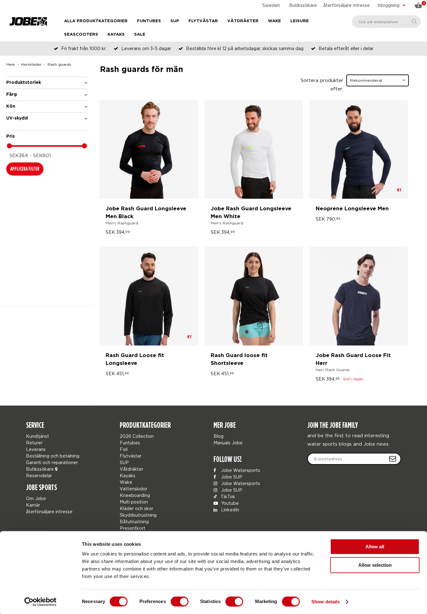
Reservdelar (39, 475)
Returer (34, 442)
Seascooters (81, 34)
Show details (325, 601)
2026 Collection (137, 436)
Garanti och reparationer (52, 462)
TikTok (227, 496)
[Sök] (414, 21)
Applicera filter (24, 169)
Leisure (299, 21)
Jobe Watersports (240, 470)
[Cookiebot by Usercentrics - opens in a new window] (40, 601)
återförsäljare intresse (346, 5)
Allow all (374, 546)
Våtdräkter (243, 21)
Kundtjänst (37, 436)
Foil (124, 449)
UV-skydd (17, 118)
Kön (10, 106)
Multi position (134, 501)
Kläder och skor (136, 508)
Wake (274, 21)
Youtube (229, 503)
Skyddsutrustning (138, 515)
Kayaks (116, 34)
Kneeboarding (135, 495)
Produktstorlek (23, 82)
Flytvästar (203, 21)
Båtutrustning (134, 521)
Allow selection (375, 565)
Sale (139, 34)
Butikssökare (303, 5)
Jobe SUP (231, 476)
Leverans (36, 449)
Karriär (33, 505)
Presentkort (132, 528)
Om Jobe (36, 498)
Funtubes (149, 21)
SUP (174, 21)
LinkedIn (229, 509)
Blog (219, 436)
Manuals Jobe (228, 442)
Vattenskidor (133, 488)
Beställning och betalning (52, 455)
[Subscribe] (392, 459)
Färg (11, 94)
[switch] (179, 601)
